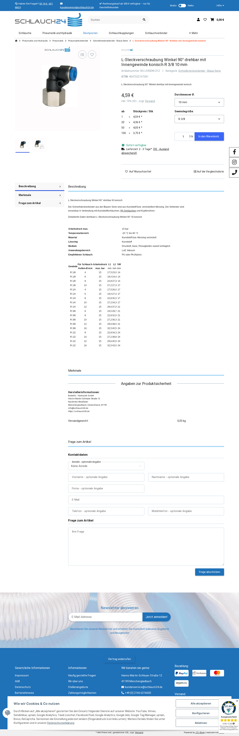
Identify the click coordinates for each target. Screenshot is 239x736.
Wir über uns (75, 681)
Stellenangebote (78, 687)
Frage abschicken (209, 571)
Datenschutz (23, 687)
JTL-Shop (199, 732)
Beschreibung (27, 186)
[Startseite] (16, 41)
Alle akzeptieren (201, 703)
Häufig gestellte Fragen (82, 675)
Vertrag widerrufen (119, 659)
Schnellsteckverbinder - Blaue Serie (199, 70)
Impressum (22, 675)
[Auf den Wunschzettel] (92, 54)
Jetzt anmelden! (156, 617)
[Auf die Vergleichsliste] (82, 54)
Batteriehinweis (24, 692)
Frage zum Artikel (30, 203)
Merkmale (25, 195)
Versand (150, 101)
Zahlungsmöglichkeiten (82, 692)
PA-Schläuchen (128, 210)
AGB (17, 681)
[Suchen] (144, 20)
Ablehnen (201, 722)
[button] (219, 5)
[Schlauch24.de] (48, 19)
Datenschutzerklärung (60, 722)
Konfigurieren (201, 713)
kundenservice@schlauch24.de (77, 7)
